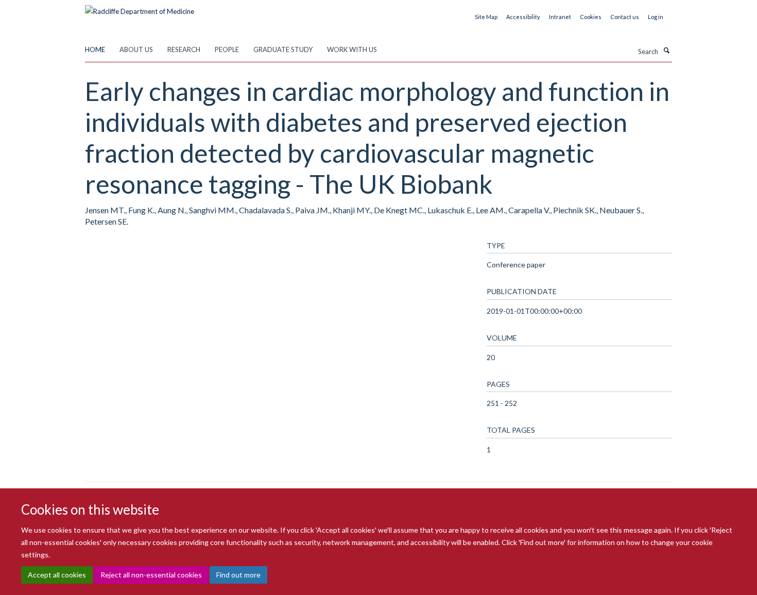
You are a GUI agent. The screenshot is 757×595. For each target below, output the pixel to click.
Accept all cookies (57, 574)
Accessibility (523, 16)
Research (183, 49)
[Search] (666, 50)
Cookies (590, 16)
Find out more (238, 574)
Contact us (624, 16)
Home (95, 49)
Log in (655, 16)
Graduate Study (283, 49)
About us (136, 49)
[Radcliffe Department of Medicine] (139, 8)
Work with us (352, 49)
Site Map (486, 16)
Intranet (560, 16)
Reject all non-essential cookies (151, 574)
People (227, 49)
